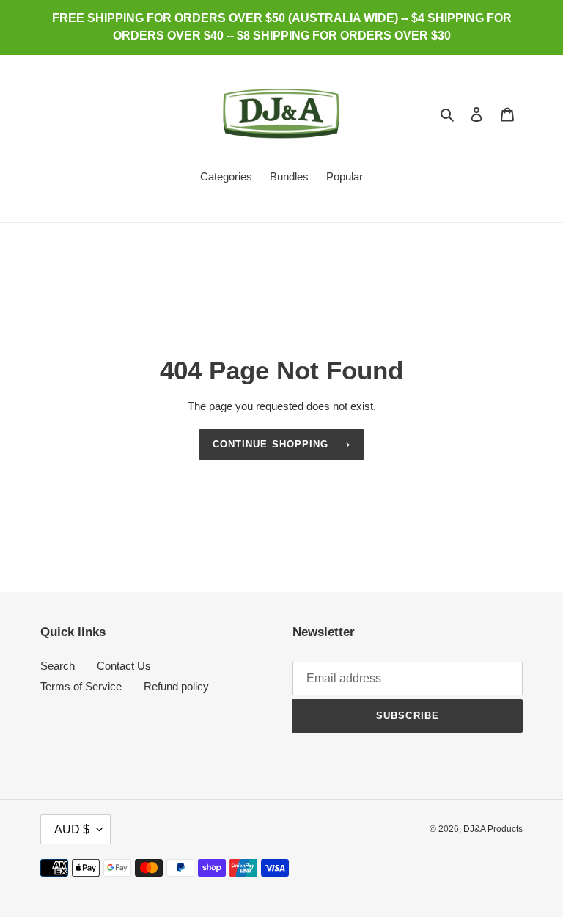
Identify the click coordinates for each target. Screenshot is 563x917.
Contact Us (124, 666)
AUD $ (71, 829)
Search (57, 666)
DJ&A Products (493, 829)
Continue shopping (270, 444)
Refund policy (176, 686)
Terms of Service (81, 686)
